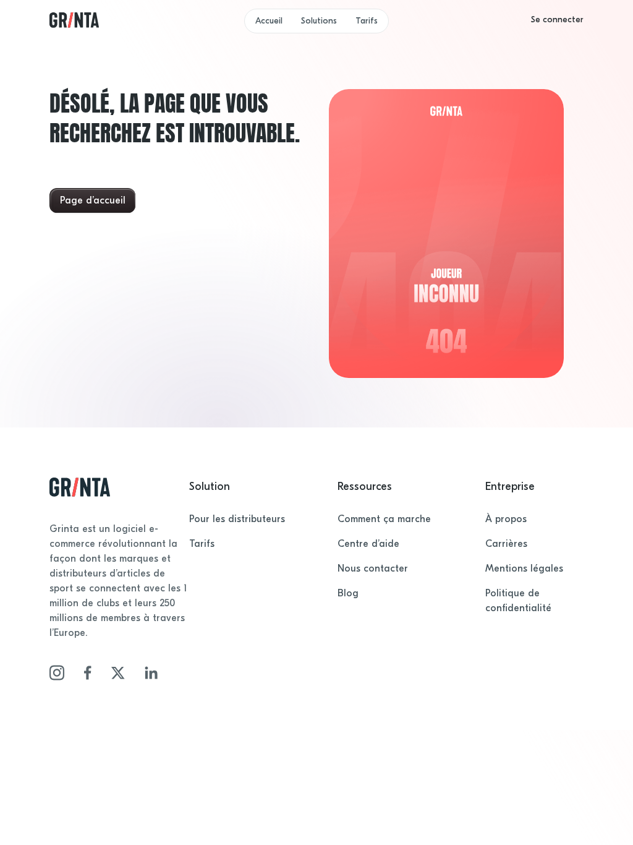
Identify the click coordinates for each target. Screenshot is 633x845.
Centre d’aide (368, 543)
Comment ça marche (384, 519)
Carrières (506, 543)
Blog (348, 593)
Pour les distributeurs (237, 519)
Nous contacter (373, 568)
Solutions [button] (319, 20)
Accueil (269, 20)
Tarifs (366, 20)
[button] (557, 19)
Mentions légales (524, 568)
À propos (506, 519)
